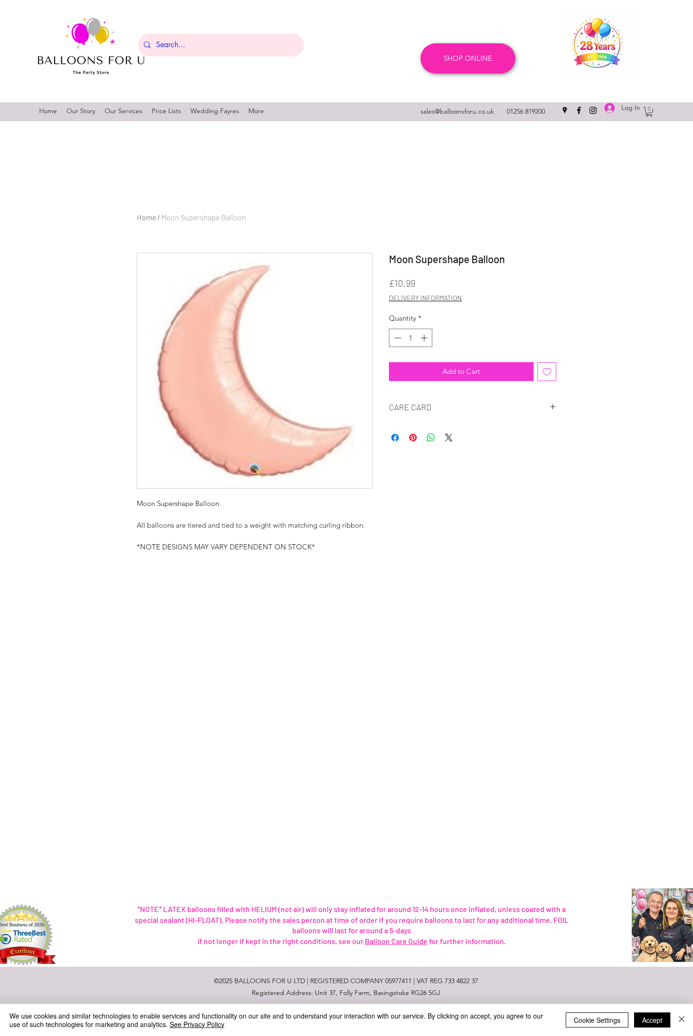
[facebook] (579, 110)
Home (146, 217)
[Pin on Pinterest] (413, 437)
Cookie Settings (597, 1020)
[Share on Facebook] (395, 437)
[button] (649, 111)
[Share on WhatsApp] (431, 437)
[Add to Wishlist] (547, 371)
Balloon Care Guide (396, 941)
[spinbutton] (411, 338)
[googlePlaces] (564, 110)
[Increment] (425, 338)
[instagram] (593, 110)
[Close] (681, 1019)
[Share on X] (448, 437)
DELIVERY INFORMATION (425, 298)
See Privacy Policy (197, 1024)
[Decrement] (396, 338)
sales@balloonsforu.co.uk (457, 111)
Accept (652, 1020)
